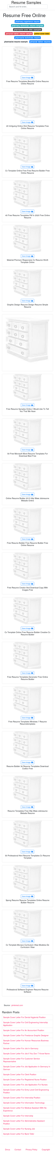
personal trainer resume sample (19, 33)
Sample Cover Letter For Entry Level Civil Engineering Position (26, 1091)
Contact (18, 1149)
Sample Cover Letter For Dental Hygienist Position (24, 1017)
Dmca (7, 1149)
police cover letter (41, 33)
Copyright (46, 1149)
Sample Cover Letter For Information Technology (24, 1102)
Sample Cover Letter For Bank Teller (18, 1133)
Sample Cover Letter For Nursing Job (19, 1128)
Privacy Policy (31, 1149)
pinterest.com (17, 1005)
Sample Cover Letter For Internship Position (21, 1097)
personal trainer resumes (40, 41)
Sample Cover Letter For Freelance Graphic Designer (26, 1035)
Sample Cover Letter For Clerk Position (19, 1074)
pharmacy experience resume (27, 21)
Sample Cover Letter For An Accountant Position (23, 1030)
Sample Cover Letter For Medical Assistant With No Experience (25, 1109)
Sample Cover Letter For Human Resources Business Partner (26, 1042)
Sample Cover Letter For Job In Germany (20, 1048)
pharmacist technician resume (27, 37)
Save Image (26, 77)
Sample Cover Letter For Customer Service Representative (21, 1060)
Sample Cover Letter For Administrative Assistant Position (24, 1122)
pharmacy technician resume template (27, 25)
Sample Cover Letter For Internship (18, 1115)
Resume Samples (26, 2)
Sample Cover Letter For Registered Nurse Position (25, 1079)
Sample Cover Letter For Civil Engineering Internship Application (25, 1024)
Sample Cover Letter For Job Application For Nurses (25, 1084)
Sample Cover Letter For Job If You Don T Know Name (26, 1053)
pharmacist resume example (16, 41)
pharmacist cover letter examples (27, 29)
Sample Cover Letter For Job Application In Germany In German (26, 1068)
